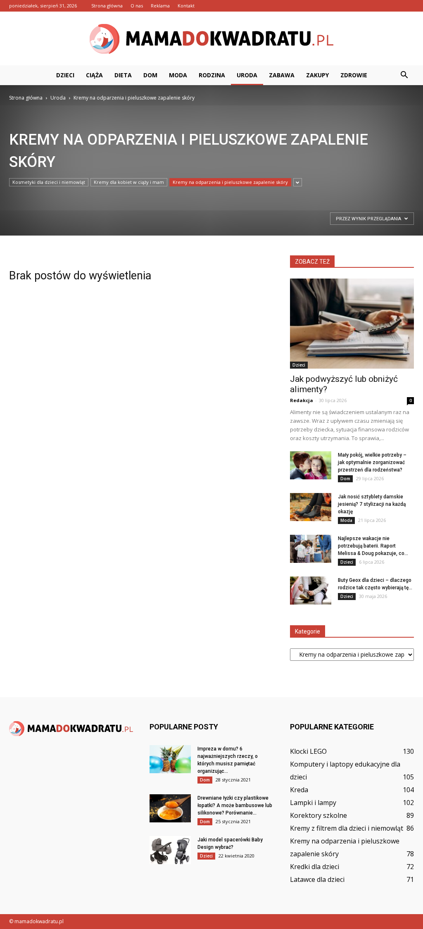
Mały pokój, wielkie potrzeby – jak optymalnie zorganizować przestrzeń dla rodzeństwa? (372, 462)
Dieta (123, 75)
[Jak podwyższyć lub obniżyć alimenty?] (352, 324)
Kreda (299, 789)
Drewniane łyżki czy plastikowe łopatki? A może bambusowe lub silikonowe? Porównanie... (234, 805)
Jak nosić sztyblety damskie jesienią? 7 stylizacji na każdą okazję (372, 504)
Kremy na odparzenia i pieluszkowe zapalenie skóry (230, 182)
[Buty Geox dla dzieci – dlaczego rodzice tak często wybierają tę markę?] (310, 590)
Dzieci (65, 75)
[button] (404, 75)
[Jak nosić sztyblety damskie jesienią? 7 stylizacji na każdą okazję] (310, 507)
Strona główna (107, 5)
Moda (178, 75)
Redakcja (301, 400)
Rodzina (212, 75)
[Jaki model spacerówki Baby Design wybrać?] (170, 850)
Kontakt (186, 5)
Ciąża (94, 75)
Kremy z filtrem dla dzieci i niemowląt (346, 828)
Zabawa (282, 75)
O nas (137, 5)
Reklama (160, 5)
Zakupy (317, 75)
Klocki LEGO (308, 751)
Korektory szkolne (318, 815)
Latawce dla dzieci (317, 879)
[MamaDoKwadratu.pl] (211, 39)
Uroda (247, 75)
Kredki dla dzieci (314, 866)
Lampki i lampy (313, 802)
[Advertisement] (102, 164)
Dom (150, 75)
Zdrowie (353, 75)
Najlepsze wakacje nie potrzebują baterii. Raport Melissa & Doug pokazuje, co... (373, 546)
